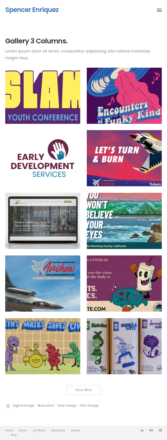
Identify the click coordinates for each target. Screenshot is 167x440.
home (9, 430)
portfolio (39, 430)
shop (14, 434)
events (75, 430)
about (23, 430)
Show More (83, 390)
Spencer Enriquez (31, 10)
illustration (58, 430)
